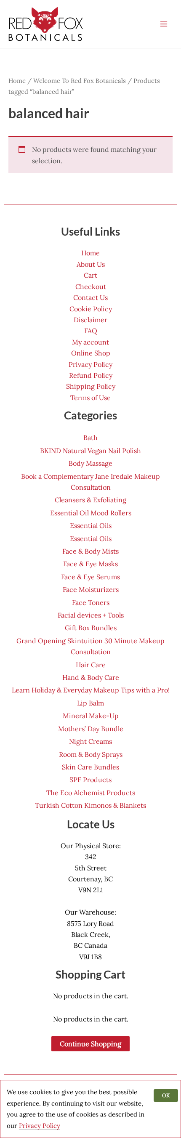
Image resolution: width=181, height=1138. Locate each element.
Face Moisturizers (91, 589)
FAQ (90, 330)
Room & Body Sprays (90, 754)
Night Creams (90, 741)
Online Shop (90, 353)
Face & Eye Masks (90, 564)
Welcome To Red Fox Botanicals (79, 81)
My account (90, 342)
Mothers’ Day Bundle (90, 728)
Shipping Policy (90, 386)
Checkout (90, 286)
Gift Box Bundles (91, 627)
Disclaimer (90, 320)
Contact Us (90, 297)
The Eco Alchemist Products (90, 792)
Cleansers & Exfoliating (90, 500)
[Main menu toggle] (164, 24)
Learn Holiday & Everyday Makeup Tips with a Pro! (91, 690)
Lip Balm (90, 703)
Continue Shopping (90, 1044)
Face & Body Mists (90, 551)
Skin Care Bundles (90, 767)
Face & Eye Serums (90, 577)
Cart (90, 275)
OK (166, 1095)
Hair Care (91, 665)
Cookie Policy (90, 309)
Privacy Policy (90, 364)
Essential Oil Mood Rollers (90, 513)
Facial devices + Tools (91, 615)
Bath (90, 437)
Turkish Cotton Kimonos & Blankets (90, 805)
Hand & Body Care (90, 677)
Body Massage (90, 463)
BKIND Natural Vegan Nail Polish (90, 450)
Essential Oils (91, 525)
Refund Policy (90, 375)
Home (17, 81)
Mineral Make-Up (91, 715)
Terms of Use (90, 397)
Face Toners (90, 602)
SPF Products (90, 779)
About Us (91, 264)
